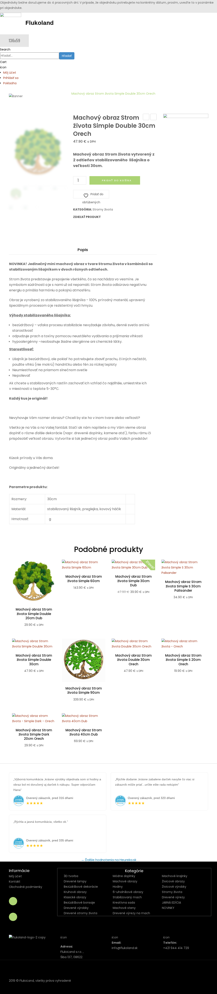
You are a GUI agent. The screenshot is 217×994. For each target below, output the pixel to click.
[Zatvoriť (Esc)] (212, 4)
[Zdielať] (203, 4)
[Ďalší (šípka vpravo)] (209, 497)
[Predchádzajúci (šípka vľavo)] (7, 497)
